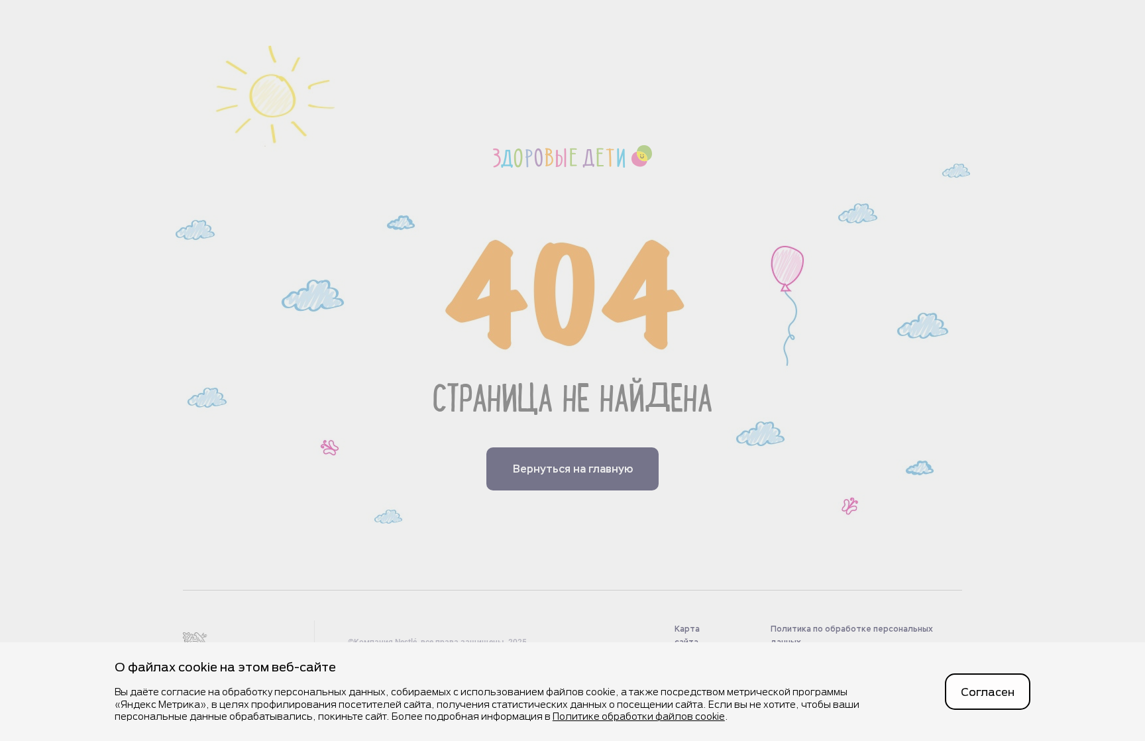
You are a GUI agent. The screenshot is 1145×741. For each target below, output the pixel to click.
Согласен (987, 691)
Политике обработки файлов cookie (639, 716)
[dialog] (572, 691)
